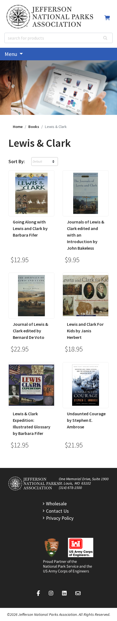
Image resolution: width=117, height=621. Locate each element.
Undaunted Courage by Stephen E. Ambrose (86, 420)
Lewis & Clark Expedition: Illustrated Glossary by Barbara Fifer (31, 423)
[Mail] (78, 593)
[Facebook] (38, 593)
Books (33, 126)
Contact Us (57, 511)
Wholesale (56, 504)
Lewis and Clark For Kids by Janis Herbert (85, 330)
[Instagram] (51, 593)
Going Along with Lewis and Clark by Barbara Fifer (30, 228)
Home (18, 126)
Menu (11, 53)
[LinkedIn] (64, 593)
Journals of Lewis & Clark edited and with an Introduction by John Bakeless (85, 235)
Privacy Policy (59, 518)
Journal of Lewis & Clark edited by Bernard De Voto (30, 330)
